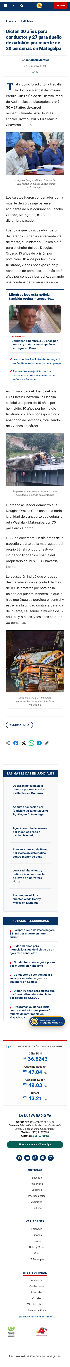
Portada (11, 21)
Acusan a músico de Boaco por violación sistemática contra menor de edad (30, 853)
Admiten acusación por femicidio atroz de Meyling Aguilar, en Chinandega (30, 810)
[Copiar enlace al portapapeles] (47, 743)
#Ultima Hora (19, 724)
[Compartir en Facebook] (16, 743)
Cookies (36, 1298)
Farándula (36, 1228)
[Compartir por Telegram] (39, 743)
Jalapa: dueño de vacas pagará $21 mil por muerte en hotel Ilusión (32, 933)
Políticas (37, 1208)
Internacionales (37, 1195)
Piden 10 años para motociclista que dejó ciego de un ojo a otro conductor (32, 949)
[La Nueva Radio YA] (39, 6)
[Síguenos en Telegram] (43, 1158)
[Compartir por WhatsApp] (31, 743)
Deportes (37, 1189)
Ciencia (37, 1241)
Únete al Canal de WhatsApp (35, 1144)
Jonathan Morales (37, 60)
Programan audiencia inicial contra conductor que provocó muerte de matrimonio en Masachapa (30, 1012)
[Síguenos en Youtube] (27, 1158)
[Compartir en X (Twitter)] (24, 743)
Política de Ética (37, 1310)
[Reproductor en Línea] (13, 5)
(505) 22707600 (40, 1132)
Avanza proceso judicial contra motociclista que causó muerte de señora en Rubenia (34, 375)
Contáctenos (36, 1286)
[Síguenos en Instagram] (51, 1158)
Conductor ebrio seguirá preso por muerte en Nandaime (32, 963)
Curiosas (37, 1235)
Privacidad (36, 1292)
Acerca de (36, 1280)
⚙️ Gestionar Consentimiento (37, 1316)
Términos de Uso (36, 1304)
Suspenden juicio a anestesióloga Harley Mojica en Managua (27, 899)
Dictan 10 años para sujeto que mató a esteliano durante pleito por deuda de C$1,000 (32, 994)
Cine (36, 1253)
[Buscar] (21, 5)
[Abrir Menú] (6, 6)
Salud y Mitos (36, 1247)
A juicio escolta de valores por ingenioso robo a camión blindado (30, 831)
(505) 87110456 (41, 1136)
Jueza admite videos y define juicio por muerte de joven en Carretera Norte (29, 876)
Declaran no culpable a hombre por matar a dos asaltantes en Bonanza (29, 789)
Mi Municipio (37, 1259)
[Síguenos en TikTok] (35, 1158)
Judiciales (26, 21)
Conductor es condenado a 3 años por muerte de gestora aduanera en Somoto (31, 978)
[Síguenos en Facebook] (19, 1158)
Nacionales (37, 1183)
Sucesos (37, 1177)
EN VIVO (61, 5)
